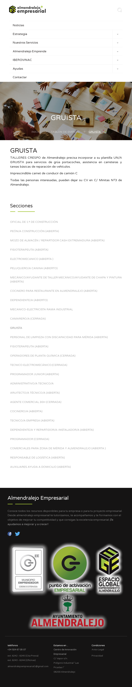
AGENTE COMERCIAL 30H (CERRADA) (35, 402)
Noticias (18, 25)
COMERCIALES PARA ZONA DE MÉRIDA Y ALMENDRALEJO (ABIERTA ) (58, 448)
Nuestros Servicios (65, 42)
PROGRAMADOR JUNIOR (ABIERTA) (34, 374)
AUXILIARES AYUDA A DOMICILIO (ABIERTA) (40, 467)
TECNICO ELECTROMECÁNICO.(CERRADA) (38, 365)
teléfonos (13, 645)
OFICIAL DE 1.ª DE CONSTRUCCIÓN (34, 222)
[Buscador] (119, 11)
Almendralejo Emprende (65, 51)
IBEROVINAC (65, 60)
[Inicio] (29, 9)
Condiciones (98, 645)
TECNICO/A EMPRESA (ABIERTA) (32, 420)
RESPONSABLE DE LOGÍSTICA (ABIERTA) (37, 457)
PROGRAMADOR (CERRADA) (29, 439)
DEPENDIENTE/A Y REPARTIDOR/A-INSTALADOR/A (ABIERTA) (52, 430)
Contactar (20, 77)
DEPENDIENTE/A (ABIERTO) (29, 300)
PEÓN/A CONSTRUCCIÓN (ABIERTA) (34, 231)
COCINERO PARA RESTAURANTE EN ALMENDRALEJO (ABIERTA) (53, 291)
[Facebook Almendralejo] (10, 533)
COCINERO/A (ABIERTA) (26, 411)
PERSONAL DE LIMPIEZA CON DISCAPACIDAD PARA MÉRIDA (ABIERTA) (59, 337)
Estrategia (65, 34)
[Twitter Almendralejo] (17, 533)
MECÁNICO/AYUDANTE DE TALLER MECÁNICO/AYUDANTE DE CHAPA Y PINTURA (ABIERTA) (66, 279)
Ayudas (65, 69)
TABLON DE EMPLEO (65, 132)
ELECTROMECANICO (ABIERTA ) (31, 259)
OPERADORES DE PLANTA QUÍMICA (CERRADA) (42, 355)
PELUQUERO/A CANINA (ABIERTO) (34, 268)
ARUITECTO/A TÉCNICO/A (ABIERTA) (35, 393)
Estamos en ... (61, 645)
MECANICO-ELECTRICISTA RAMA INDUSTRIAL (41, 309)
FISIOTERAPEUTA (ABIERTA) (29, 249)
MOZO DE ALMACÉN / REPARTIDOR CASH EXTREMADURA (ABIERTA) (57, 240)
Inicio (35, 132)
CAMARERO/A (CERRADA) (28, 318)
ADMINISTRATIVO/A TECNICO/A (32, 383)
